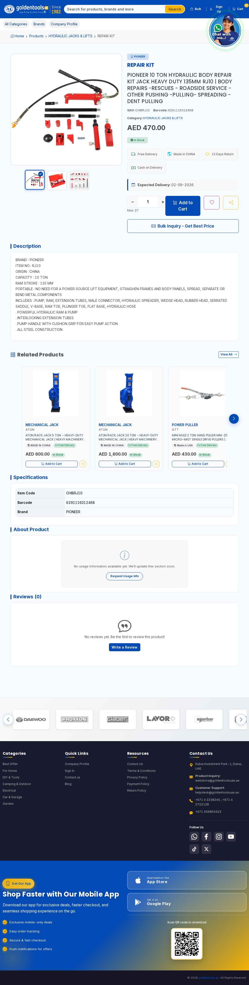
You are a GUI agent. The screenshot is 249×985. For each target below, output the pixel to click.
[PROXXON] (74, 719)
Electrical (9, 790)
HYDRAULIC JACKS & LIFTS (70, 36)
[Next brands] (241, 719)
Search (175, 9)
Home (19, 36)
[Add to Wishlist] (212, 203)
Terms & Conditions (141, 771)
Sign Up (219, 9)
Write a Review (124, 647)
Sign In (69, 771)
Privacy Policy (137, 777)
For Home (10, 771)
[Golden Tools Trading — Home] (32, 9)
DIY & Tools (11, 777)
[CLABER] (117, 719)
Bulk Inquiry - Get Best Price (186, 226)
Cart (242, 8)
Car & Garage (12, 797)
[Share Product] (231, 203)
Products (36, 36)
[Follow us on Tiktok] (194, 849)
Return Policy (136, 790)
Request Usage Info (124, 576)
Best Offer (10, 764)
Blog (68, 784)
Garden (8, 803)
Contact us (72, 777)
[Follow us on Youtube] (231, 837)
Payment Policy (138, 784)
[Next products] (234, 419)
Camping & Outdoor (17, 784)
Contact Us (135, 764)
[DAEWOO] (31, 719)
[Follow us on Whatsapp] (194, 837)
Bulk (198, 9)
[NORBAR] (204, 719)
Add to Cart (185, 205)
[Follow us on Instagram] (219, 837)
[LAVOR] (161, 719)
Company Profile (77, 764)
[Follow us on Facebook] (206, 837)
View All (227, 354)
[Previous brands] (8, 719)
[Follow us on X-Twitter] (206, 849)
